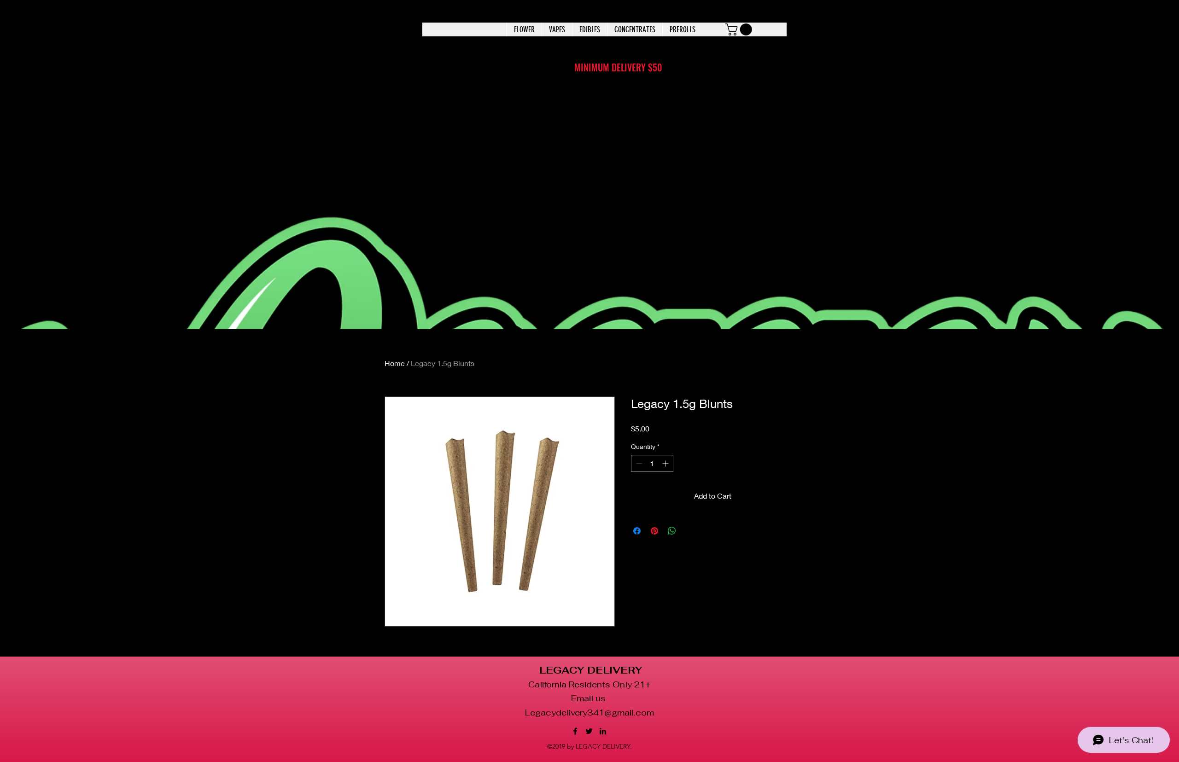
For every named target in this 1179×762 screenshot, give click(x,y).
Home (395, 363)
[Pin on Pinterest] (654, 530)
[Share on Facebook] (636, 530)
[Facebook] (575, 731)
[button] (740, 29)
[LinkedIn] (602, 731)
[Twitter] (589, 731)
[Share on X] (689, 530)
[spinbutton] (652, 463)
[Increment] (666, 463)
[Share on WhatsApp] (671, 530)
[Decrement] (638, 463)
